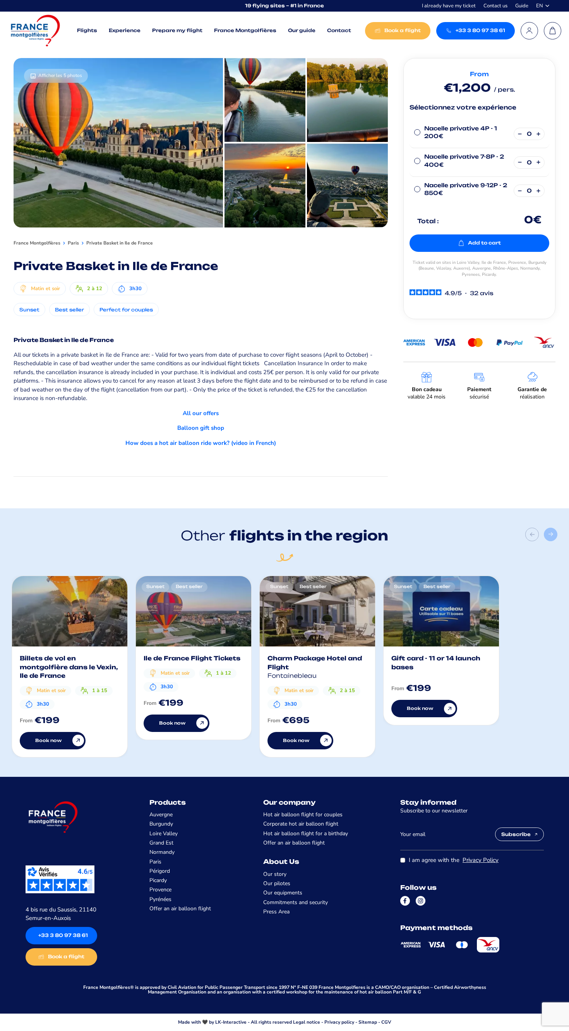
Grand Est (161, 842)
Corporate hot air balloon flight (300, 824)
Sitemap (367, 1022)
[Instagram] (420, 901)
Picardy (158, 880)
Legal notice (306, 1022)
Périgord (159, 871)
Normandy (162, 852)
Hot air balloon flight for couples (303, 814)
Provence (160, 889)
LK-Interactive (231, 1022)
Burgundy (161, 824)
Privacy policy (339, 1022)
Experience (125, 30)
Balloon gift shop (200, 428)
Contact (339, 30)
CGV (386, 1022)
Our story (274, 874)
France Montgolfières (245, 30)
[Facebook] (405, 901)
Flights (87, 30)
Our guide (301, 30)
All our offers (201, 413)
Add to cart (484, 243)
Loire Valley (163, 833)
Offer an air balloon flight (180, 908)
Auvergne (161, 814)
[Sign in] (529, 30)
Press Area (276, 911)
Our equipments (282, 892)
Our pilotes (276, 883)
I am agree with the (454, 860)
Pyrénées (160, 899)
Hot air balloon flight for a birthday (305, 833)
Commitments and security (295, 902)
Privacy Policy (481, 860)
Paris (155, 861)
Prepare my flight (177, 30)
